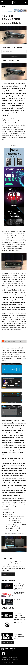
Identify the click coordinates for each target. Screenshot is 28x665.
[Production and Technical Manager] (7, 636)
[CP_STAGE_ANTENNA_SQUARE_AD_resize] (14, 157)
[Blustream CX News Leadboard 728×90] (14, 11)
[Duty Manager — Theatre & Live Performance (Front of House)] (7, 615)
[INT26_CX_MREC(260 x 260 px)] (14, 177)
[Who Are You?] (7, 602)
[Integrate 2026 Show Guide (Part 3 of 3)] (7, 594)
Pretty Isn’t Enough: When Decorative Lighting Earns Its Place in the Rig (19, 586)
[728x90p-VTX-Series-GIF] (14, 341)
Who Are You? (17, 600)
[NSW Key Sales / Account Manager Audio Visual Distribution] (7, 625)
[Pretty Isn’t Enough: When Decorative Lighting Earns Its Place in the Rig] (7, 586)
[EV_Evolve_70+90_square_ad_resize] (14, 197)
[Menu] (2, 2)
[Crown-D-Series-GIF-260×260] (14, 217)
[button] (14, 56)
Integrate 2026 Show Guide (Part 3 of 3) (19, 593)
